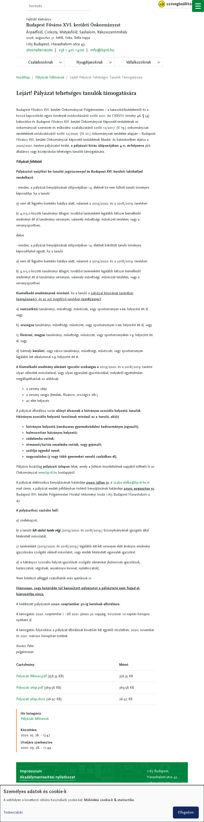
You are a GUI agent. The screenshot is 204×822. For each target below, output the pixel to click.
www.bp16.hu (47, 472)
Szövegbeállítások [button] (182, 3)
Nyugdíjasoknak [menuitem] (89, 62)
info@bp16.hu (102, 50)
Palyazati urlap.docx (30, 699)
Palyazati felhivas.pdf (31, 676)
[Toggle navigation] (198, 6)
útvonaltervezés (39, 50)
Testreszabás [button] (13, 812)
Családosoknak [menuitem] (40, 62)
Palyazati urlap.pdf (29, 687)
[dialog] (102, 803)
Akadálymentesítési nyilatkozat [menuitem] (47, 777)
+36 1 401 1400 (71, 50)
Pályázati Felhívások (49, 77)
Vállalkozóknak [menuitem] (138, 62)
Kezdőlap (23, 77)
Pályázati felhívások (35, 719)
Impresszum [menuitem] (31, 771)
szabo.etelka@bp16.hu (129, 482)
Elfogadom (186, 812)
